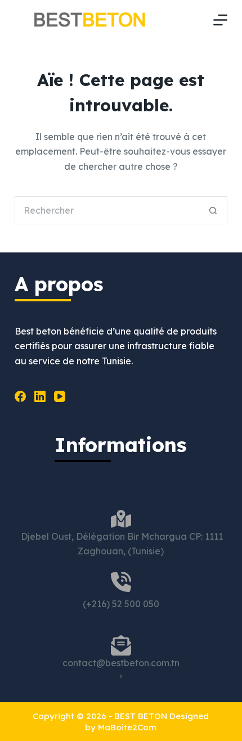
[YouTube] (59, 396)
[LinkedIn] (40, 396)
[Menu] (220, 20)
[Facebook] (20, 396)
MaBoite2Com (127, 727)
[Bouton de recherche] (213, 210)
